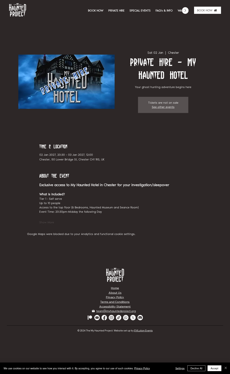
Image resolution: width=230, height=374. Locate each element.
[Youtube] (97, 317)
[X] (133, 317)
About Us (115, 292)
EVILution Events (143, 330)
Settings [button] (180, 368)
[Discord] (140, 317)
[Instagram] (111, 317)
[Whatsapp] (125, 317)
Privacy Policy (115, 297)
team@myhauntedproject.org (116, 311)
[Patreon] (90, 317)
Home (115, 288)
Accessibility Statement (115, 306)
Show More (46, 222)
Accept (214, 368)
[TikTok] (118, 317)
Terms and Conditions (115, 302)
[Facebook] (104, 317)
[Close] (226, 368)
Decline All (196, 368)
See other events (163, 107)
